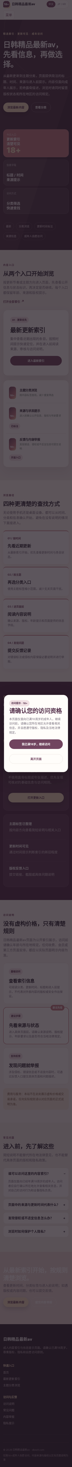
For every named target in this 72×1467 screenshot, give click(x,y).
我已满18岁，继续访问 (36, 744)
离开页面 (36, 759)
